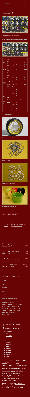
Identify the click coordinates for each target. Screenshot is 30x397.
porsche (4, 373)
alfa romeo (4, 360)
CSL (8, 363)
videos (7, 356)
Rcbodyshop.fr (10, 276)
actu (7, 333)
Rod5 (19, 373)
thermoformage (22, 376)
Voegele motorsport (12, 214)
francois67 (19, 365)
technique (8, 352)
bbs (4, 214)
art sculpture (9, 336)
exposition (8, 342)
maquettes (8, 344)
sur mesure (14, 376)
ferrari (17, 363)
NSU (17, 371)
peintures (8, 348)
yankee (4, 384)
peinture (21, 371)
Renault (11, 373)
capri (24, 360)
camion (21, 360)
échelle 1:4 (20, 383)
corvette (4, 363)
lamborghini (13, 368)
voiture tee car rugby (9, 380)
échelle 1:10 (23, 387)
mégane (13, 371)
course (7, 340)
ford (14, 365)
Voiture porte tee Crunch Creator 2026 (10, 252)
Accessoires (6, 35)
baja (11, 360)
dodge (14, 362)
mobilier (8, 346)
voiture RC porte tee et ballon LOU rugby (9, 265)
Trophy (4, 378)
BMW (17, 360)
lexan (18, 368)
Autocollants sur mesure (10, 259)
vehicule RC (9, 354)
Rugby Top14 (6, 376)
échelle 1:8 (16, 387)
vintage (8, 378)
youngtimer (11, 384)
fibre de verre (7, 365)
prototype (8, 350)
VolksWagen (21, 380)
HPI (26, 365)
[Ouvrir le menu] (27, 3)
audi (8, 360)
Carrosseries (9, 338)
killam (8, 368)
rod (15, 373)
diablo (11, 362)
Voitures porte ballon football (7, 245)
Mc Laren (24, 368)
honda (23, 365)
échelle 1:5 (7, 387)
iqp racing (4, 368)
